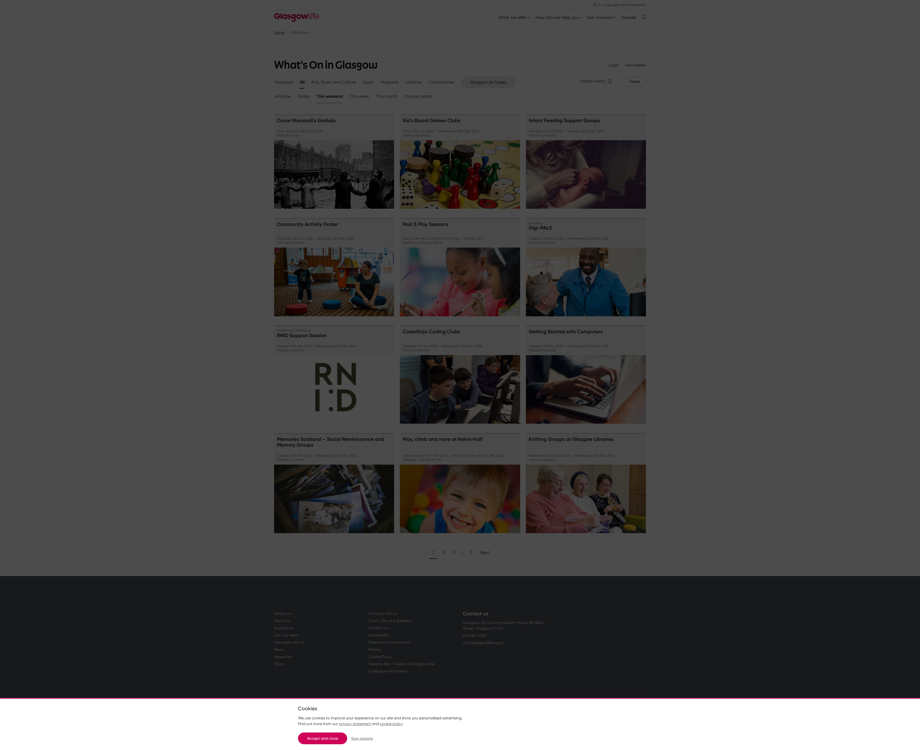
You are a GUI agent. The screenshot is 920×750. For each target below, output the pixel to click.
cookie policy (391, 723)
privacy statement (355, 723)
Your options (362, 738)
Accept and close (322, 738)
